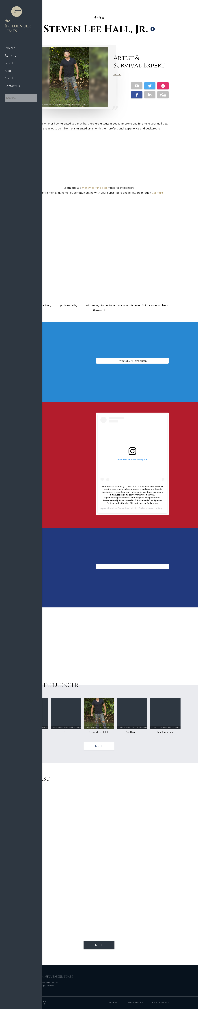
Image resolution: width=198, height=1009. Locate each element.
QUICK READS (113, 1002)
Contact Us (12, 86)
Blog (8, 71)
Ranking (10, 55)
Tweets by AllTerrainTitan (132, 360)
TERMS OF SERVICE (160, 1002)
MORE (99, 745)
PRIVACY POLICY (135, 1002)
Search (9, 63)
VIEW (55, 400)
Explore (10, 48)
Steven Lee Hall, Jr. (127, 508)
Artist (118, 74)
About (9, 78)
